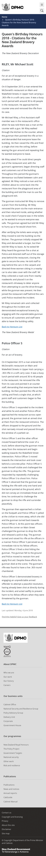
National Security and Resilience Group (21, 708)
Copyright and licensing (12, 817)
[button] (42, 10)
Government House (12, 725)
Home (4, 17)
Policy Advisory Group (13, 713)
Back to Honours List (12, 326)
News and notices (11, 789)
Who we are (9, 672)
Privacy (5, 821)
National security (11, 757)
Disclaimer (6, 829)
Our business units (13, 696)
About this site (8, 825)
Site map (6, 833)
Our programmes (12, 736)
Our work (8, 677)
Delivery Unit (9, 717)
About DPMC (10, 664)
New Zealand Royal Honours (16, 744)
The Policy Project (11, 749)
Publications (10, 776)
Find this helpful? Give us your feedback (19, 616)
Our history (9, 681)
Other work (9, 761)
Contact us (6, 812)
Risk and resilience (12, 765)
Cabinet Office (10, 704)
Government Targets (13, 753)
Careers (7, 685)
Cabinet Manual (10, 801)
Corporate (8, 721)
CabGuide (8, 797)
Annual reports (10, 793)
